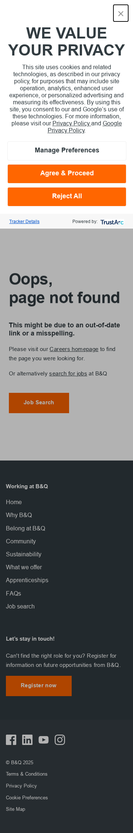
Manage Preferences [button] (67, 151)
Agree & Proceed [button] (67, 174)
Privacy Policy (71, 123)
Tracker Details (24, 221)
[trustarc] (111, 221)
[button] (120, 13)
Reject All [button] (67, 196)
